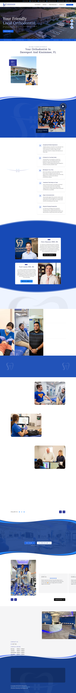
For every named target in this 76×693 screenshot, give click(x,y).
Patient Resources (53, 4)
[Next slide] (64, 512)
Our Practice (37, 4)
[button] (63, 106)
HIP (27, 688)
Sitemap (12, 687)
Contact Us (61, 4)
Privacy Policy (17, 687)
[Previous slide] (60, 512)
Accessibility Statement (25, 687)
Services (44, 4)
